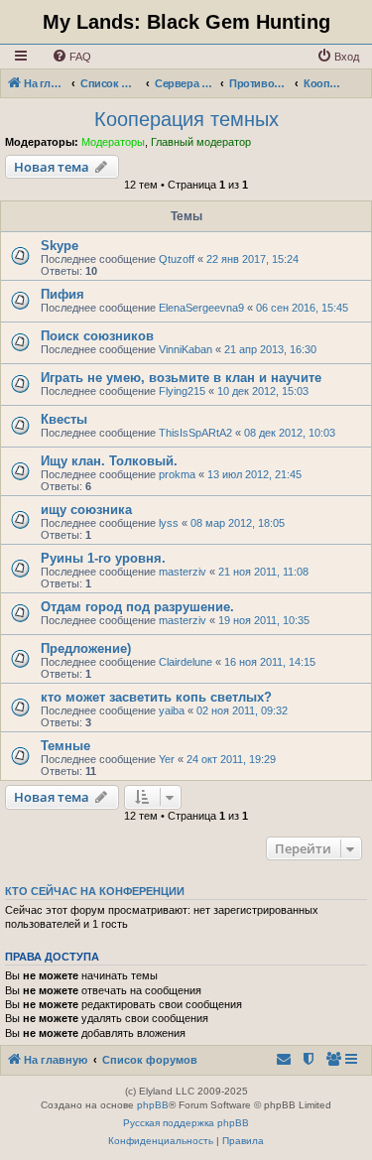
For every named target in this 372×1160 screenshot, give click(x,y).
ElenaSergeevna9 (201, 308)
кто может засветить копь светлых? (156, 697)
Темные (65, 745)
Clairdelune (185, 662)
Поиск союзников (97, 335)
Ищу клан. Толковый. (109, 460)
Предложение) (86, 648)
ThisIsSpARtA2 (195, 433)
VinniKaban (185, 349)
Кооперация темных (186, 119)
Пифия (62, 294)
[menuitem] (71, 56)
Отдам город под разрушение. (137, 606)
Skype (59, 245)
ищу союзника (86, 509)
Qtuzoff (176, 259)
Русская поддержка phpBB (186, 1122)
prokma (177, 474)
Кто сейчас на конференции (95, 891)
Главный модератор (201, 142)
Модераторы (113, 142)
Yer (167, 759)
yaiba (172, 710)
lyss (169, 523)
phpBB (153, 1104)
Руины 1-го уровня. (103, 558)
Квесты (64, 419)
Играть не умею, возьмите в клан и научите (181, 377)
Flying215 (182, 391)
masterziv (182, 572)
